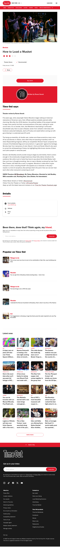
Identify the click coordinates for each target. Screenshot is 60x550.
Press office (6, 493)
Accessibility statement (9, 517)
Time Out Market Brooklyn (46, 7)
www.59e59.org (12, 205)
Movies (34, 518)
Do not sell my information (10, 511)
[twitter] (17, 483)
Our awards (6, 499)
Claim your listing (37, 496)
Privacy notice (7, 508)
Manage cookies (7, 528)
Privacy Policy (37, 240)
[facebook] (13, 483)
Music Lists (35, 521)
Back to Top (31, 445)
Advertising (35, 502)
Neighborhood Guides (38, 527)
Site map (5, 535)
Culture (25, 7)
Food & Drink (19, 7)
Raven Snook (39, 94)
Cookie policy (6, 514)
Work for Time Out (8, 502)
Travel (36, 7)
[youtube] (22, 483)
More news (30, 435)
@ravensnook (27, 181)
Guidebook (35, 515)
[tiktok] (9, 483)
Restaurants (35, 524)
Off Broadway (19, 174)
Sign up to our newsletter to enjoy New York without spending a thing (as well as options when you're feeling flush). (29, 231)
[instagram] (4, 483)
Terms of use (6, 519)
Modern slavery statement (10, 525)
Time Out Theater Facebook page (46, 185)
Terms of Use (28, 240)
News (4, 7)
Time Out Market (36, 505)
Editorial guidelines (8, 505)
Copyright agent (7, 522)
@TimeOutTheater (32, 183)
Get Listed (35, 493)
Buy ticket (30, 80)
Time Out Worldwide (37, 512)
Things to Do (11, 7)
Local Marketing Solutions (39, 499)
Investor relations (7, 496)
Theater (31, 7)
